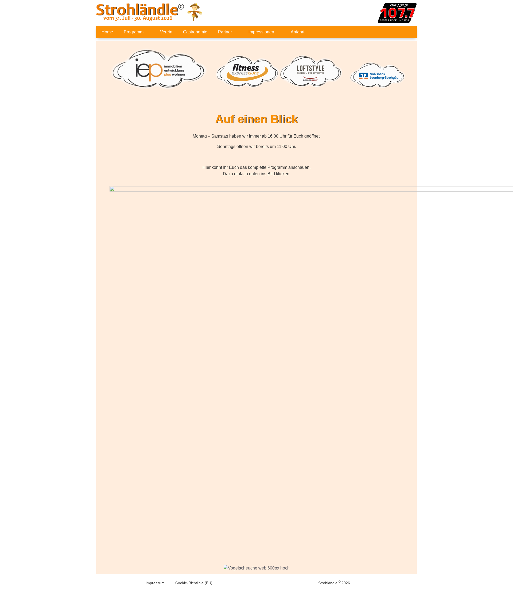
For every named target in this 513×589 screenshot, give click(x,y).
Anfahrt (297, 32)
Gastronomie (195, 32)
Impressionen (261, 32)
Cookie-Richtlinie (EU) (193, 583)
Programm (133, 32)
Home (107, 32)
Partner (225, 32)
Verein (166, 32)
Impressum (155, 583)
